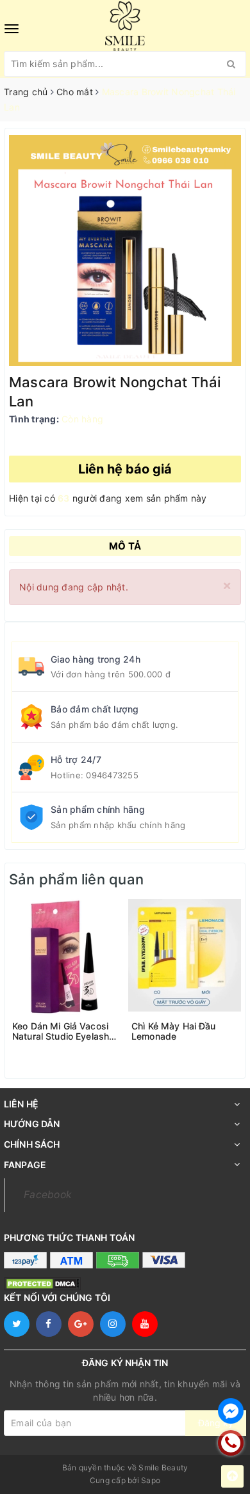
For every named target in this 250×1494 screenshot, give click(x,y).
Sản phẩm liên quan (76, 879)
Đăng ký (215, 1422)
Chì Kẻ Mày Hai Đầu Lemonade (173, 1031)
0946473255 (112, 775)
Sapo (150, 1480)
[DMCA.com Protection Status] (42, 1283)
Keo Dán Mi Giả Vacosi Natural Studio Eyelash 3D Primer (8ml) (60, 1031)
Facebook (48, 1195)
